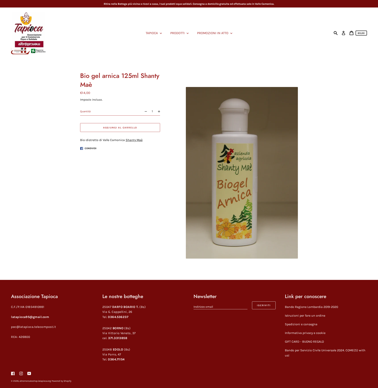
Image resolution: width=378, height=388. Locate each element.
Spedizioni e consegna (301, 324)
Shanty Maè (134, 140)
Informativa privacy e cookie (305, 333)
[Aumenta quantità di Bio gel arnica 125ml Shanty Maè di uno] (161, 112)
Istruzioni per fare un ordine (305, 315)
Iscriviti (264, 305)
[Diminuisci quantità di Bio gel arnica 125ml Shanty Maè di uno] (144, 112)
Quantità (85, 111)
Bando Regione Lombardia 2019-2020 (311, 307)
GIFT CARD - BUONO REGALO (304, 341)
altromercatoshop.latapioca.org (35, 381)
